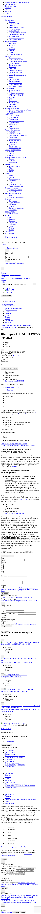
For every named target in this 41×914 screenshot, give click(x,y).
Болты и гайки (10, 754)
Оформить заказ (6, 912)
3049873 (15, 466)
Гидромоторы (9, 761)
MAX (12, 290)
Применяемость (24, 445)
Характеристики (13, 444)
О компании (9, 773)
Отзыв (3, 584)
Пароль (7, 257)
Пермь (9, 900)
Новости (8, 777)
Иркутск (23, 895)
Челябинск (28, 902)
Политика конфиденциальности (16, 784)
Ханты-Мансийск (19, 902)
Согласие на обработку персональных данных (20, 799)
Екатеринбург (10, 895)
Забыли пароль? (10, 263)
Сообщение (5, 879)
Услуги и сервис (10, 782)
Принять (4, 859)
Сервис (7, 13)
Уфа (11, 902)
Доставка (9, 445)
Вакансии (8, 775)
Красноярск (5, 897)
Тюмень (7, 902)
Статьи (7, 9)
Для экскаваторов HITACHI (14, 381)
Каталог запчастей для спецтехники (17, 2)
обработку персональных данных (24, 624)
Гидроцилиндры (10, 766)
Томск (3, 902)
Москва (16, 897)
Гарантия (8, 8)
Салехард (15, 900)
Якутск (34, 902)
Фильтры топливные (12, 763)
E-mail (7, 255)
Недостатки (5, 580)
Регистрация (20, 263)
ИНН (3, 611)
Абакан (3, 895)
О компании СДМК (11, 4)
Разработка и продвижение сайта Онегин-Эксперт (18, 847)
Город (3, 617)
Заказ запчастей (10, 803)
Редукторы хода (10, 759)
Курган (11, 897)
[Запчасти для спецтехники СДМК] (13, 276)
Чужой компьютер (13, 259)
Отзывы (33, 445)
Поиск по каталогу (7, 284)
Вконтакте (10, 742)
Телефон (4, 615)
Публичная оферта (11, 787)
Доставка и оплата (11, 6)
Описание (4, 444)
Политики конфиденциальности (18, 590)
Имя (2, 558)
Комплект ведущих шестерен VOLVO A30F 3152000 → (20, 601)
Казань (28, 895)
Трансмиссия (5, 327)
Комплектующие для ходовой (15, 765)
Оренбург (4, 900)
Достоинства (5, 576)
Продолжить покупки (19, 912)
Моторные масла (10, 750)
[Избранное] (1, 266)
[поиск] (34, 284)
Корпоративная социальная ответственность (20, 786)
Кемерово (34, 895)
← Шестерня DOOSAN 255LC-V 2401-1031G (16, 597)
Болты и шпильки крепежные (15, 756)
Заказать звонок (6, 295)
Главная (3, 326)
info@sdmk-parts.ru (8, 305)
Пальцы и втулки (11, 752)
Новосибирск (23, 897)
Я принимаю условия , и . (19, 589)
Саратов (26, 900)
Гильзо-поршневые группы (14, 757)
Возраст (3, 586)
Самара (20, 900)
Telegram (10, 292)
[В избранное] (2, 640)
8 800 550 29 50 (10, 301)
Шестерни (13, 327)
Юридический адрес (8, 620)
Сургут (31, 900)
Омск (8, 899)
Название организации (9, 613)
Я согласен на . (19, 624)
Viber (8, 288)
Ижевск (17, 895)
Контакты (8, 11)
